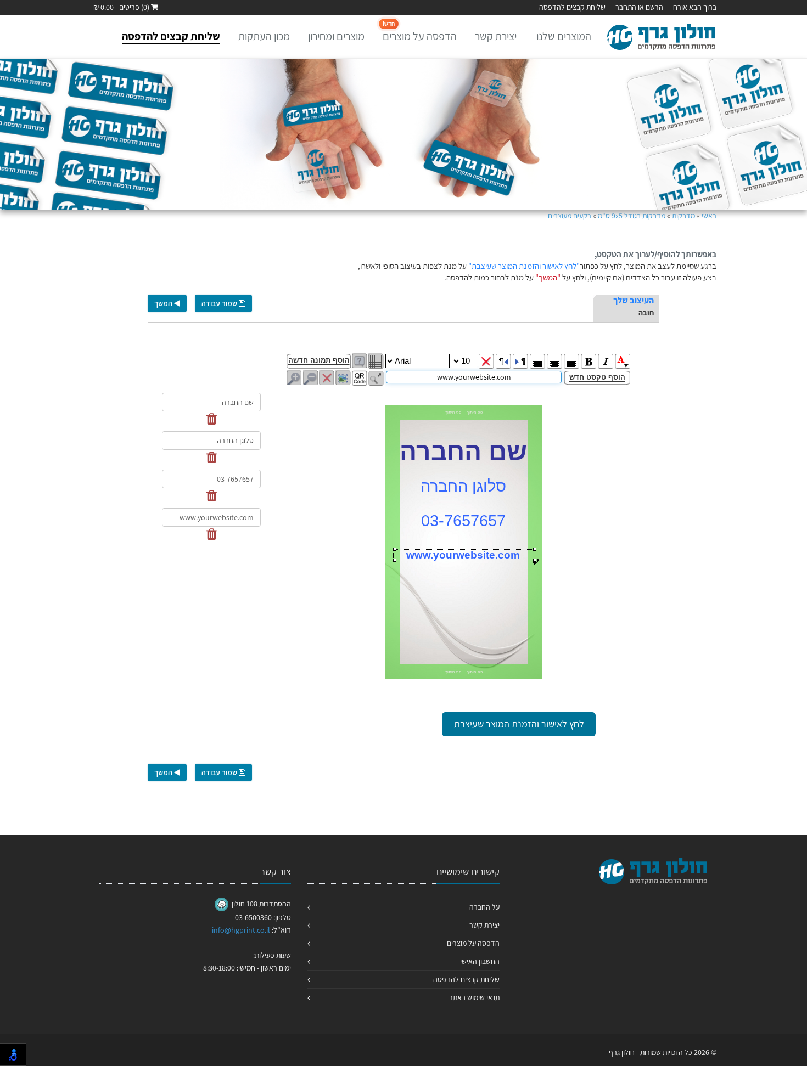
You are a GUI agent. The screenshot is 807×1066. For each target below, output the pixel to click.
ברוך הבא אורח (694, 7)
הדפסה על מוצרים (420, 31)
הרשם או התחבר (639, 7)
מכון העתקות (264, 36)
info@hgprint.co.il (241, 930)
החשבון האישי (480, 961)
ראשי (709, 216)
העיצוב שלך (633, 300)
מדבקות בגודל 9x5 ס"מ (631, 216)
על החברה (484, 907)
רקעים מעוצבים (569, 216)
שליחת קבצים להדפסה (572, 7)
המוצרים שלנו (563, 36)
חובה (646, 313)
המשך (164, 303)
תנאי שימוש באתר (474, 997)
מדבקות (683, 216)
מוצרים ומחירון (336, 36)
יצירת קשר (496, 36)
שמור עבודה (220, 303)
